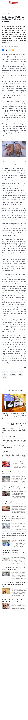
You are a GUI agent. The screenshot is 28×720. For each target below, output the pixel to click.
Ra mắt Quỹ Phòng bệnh (9, 436)
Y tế (8, 14)
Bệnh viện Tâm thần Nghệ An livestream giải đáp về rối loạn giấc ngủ (13, 552)
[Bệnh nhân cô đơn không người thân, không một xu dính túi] (14, 2)
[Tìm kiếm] (25, 2)
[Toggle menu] (3, 2)
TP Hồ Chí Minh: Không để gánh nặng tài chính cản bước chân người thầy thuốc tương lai (14, 518)
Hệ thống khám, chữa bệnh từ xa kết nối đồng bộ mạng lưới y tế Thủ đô (14, 416)
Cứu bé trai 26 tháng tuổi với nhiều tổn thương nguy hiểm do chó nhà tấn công (14, 535)
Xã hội (3, 14)
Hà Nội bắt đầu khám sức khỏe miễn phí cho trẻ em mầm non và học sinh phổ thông (13, 457)
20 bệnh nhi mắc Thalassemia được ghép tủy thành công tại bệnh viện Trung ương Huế (13, 430)
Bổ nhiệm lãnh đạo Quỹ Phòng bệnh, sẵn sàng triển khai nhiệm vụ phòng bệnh (13, 584)
